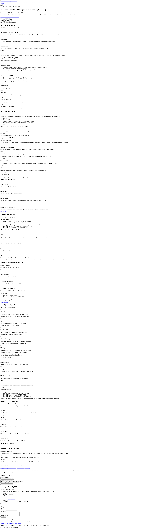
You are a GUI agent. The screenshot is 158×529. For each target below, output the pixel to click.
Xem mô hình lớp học (11, 17)
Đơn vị (1, 507)
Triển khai (11, 523)
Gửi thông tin (3, 516)
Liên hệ (19, 523)
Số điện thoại (3, 509)
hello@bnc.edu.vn (9, 496)
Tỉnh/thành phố (3, 511)
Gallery (16, 523)
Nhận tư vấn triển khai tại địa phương (22, 468)
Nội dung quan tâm (4, 515)
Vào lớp (2, 3)
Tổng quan (2, 523)
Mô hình (6, 523)
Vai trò (1, 504)
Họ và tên (2, 506)
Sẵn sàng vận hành (4, 302)
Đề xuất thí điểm (3, 17)
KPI (13, 523)
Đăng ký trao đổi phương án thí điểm (7, 468)
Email (1, 508)
